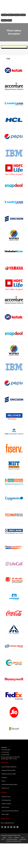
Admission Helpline (6, 803)
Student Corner (5, 788)
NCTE (3, 839)
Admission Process (6, 796)
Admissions (22, 14)
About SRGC (4, 14)
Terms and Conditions (12, 839)
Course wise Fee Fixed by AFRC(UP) (10, 811)
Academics (16, 14)
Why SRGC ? (10, 14)
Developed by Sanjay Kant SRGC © (10, 835)
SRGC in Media (5, 814)
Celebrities (4, 777)
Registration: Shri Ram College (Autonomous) (13, 6)
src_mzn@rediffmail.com (17, 1)
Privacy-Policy (22, 839)
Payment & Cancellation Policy (14, 841)
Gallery (4, 837)
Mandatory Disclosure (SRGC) (9, 774)
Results (3, 781)
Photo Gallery (15, 37)
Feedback (16, 837)
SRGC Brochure (5, 807)
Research (9, 20)
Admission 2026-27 (6, 3)
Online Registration (6, 800)
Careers (14, 4)
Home (7, 1)
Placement (3, 20)
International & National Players (9, 784)
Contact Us (24, 3)
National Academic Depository (9, 767)
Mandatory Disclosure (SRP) (8, 770)
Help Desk (15, 3)
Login (22, 837)
